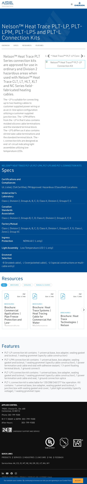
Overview (5, 45)
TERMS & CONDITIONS (10, 477)
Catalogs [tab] (27, 285)
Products (6, 457)
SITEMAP (43, 477)
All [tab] (4, 285)
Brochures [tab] (14, 285)
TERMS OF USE (33, 477)
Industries (29, 457)
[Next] (81, 56)
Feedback (59, 457)
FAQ (50, 457)
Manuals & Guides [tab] (43, 285)
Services (18, 457)
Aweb (50, 477)
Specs (15, 45)
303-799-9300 (14, 415)
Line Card (41, 457)
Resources (26, 45)
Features (39, 45)
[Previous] (48, 56)
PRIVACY (23, 477)
